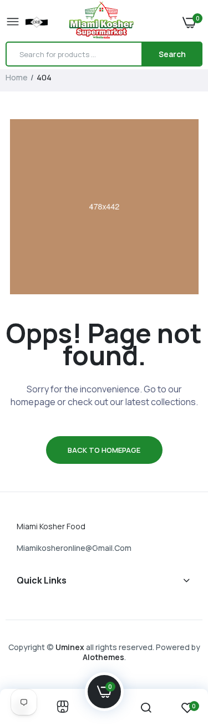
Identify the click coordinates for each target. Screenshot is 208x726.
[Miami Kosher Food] (101, 22)
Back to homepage (104, 450)
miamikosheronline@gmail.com (74, 548)
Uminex (69, 647)
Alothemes (103, 657)
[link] (62, 707)
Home (17, 77)
